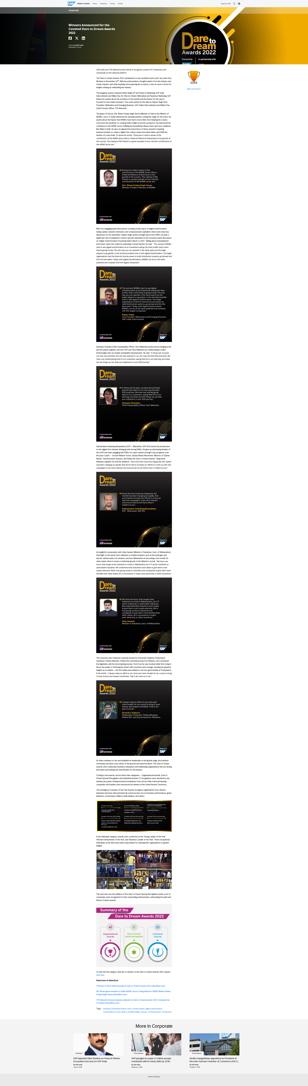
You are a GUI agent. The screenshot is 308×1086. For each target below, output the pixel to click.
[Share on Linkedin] (83, 39)
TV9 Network (167, 1012)
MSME (137, 1012)
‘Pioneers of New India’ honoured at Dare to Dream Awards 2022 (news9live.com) (130, 986)
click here (100, 975)
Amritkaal (106, 1009)
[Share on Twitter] (77, 39)
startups (144, 1012)
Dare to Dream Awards (136, 1009)
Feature (71, 45)
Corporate (74, 10)
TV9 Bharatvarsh (154, 1012)
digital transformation (153, 1009)
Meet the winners (194, 89)
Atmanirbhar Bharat (118, 1009)
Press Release (138, 1053)
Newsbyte (79, 1053)
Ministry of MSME (127, 1012)
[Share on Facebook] (70, 39)
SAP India (79, 45)
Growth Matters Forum (111, 1012)
